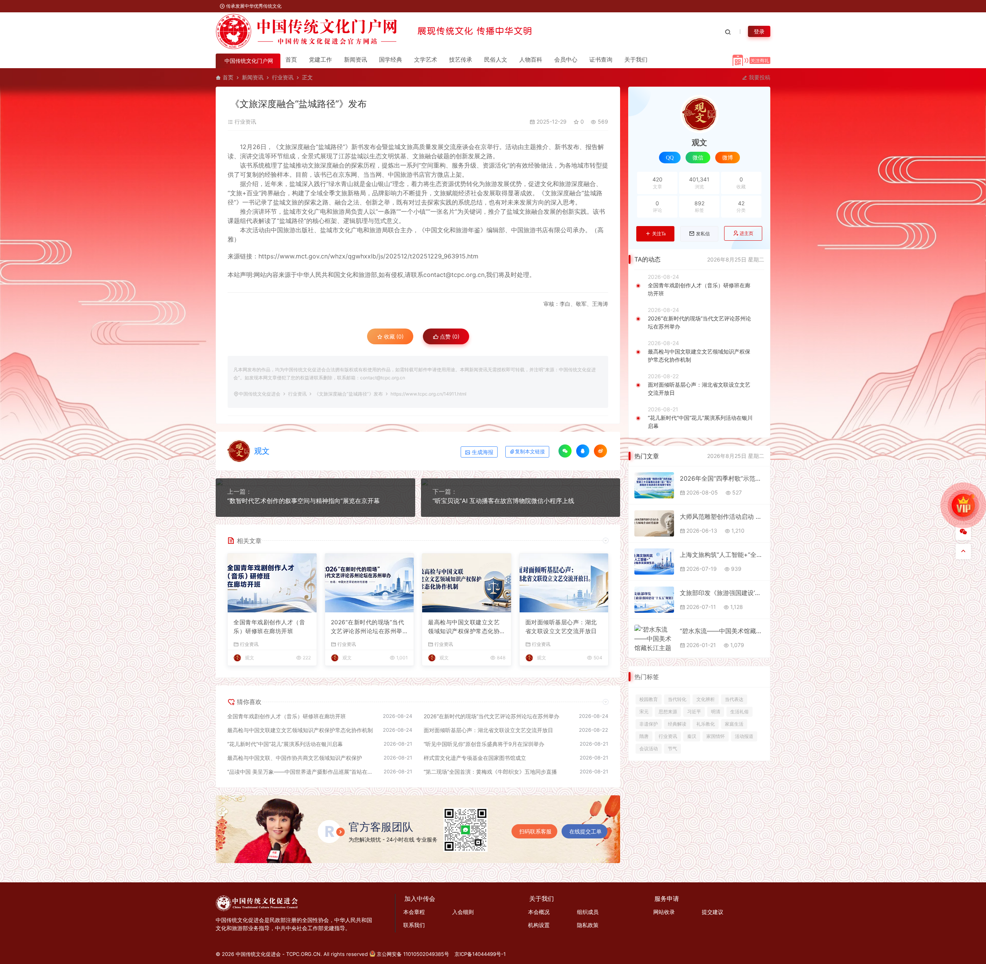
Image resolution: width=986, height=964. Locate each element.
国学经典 (390, 59)
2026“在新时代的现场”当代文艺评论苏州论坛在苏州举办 (367, 627)
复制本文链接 (530, 451)
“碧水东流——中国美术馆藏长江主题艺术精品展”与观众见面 (722, 631)
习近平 (694, 711)
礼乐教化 (705, 724)
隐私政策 (588, 925)
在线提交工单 (585, 831)
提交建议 (712, 912)
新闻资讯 (355, 59)
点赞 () (448, 336)
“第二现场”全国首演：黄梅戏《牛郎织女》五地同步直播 (490, 771)
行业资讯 (282, 77)
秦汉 (691, 736)
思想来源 (668, 711)
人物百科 (530, 59)
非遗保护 (648, 724)
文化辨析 (705, 699)
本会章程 (414, 912)
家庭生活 (734, 724)
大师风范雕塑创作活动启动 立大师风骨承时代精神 (722, 516)
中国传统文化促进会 (259, 394)
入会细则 (463, 912)
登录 (759, 31)
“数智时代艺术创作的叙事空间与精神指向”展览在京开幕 (303, 501)
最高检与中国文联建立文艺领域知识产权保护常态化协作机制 (464, 627)
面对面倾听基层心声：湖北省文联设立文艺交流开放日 (561, 627)
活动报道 (744, 736)
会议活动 (648, 748)
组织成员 (588, 912)
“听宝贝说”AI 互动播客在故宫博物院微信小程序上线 (503, 501)
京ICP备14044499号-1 (480, 954)
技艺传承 (460, 59)
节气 (672, 748)
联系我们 (414, 925)
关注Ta (659, 233)
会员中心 (565, 59)
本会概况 (539, 912)
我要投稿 (758, 77)
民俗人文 (495, 59)
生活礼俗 (739, 711)
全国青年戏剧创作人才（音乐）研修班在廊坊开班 (269, 627)
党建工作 (320, 59)
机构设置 (539, 925)
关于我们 (635, 59)
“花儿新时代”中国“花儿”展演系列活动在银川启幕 (285, 744)
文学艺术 (425, 59)
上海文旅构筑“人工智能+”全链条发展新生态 (722, 554)
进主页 (746, 233)
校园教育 (648, 699)
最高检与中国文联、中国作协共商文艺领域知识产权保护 (294, 757)
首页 (291, 59)
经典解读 (677, 724)
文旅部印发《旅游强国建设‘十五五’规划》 (722, 593)
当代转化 (677, 699)
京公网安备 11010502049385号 (413, 954)
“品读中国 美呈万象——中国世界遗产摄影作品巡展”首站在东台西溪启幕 (301, 771)
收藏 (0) (393, 336)
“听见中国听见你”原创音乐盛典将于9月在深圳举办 (484, 744)
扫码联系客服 (535, 831)
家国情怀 (715, 736)
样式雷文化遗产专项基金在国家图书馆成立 (475, 757)
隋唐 (644, 736)
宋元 (644, 711)
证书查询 (600, 59)
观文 (262, 451)
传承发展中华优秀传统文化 (253, 6)
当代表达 (734, 699)
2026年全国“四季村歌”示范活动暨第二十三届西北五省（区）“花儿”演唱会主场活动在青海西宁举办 (722, 478)
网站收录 (664, 912)
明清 (715, 711)
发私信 (703, 233)
